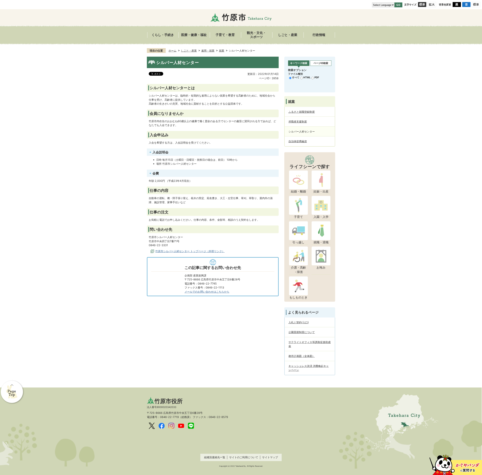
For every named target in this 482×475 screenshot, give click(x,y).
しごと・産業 (287, 35)
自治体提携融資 (297, 141)
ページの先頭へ (12, 392)
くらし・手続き (163, 35)
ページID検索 (320, 63)
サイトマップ (270, 457)
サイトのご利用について (243, 457)
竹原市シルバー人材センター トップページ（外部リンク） (190, 251)
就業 (221, 50)
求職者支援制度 (297, 121)
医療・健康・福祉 (194, 35)
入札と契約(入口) (298, 322)
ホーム (172, 50)
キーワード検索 (298, 63)
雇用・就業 (207, 50)
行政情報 (319, 35)
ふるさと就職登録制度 (301, 111)
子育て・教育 (225, 35)
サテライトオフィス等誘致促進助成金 (309, 344)
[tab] (298, 63)
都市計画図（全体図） (301, 356)
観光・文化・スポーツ (256, 35)
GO (398, 5)
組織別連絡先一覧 (214, 457)
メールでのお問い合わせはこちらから (207, 291)
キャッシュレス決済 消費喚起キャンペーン (308, 368)
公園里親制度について (301, 332)
